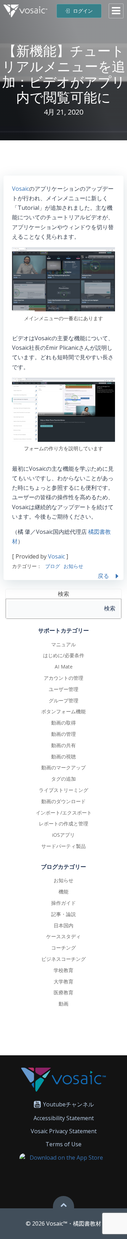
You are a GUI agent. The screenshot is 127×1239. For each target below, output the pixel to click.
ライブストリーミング (63, 790)
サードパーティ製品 (63, 846)
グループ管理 (63, 700)
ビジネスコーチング (63, 959)
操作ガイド (63, 902)
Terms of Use (63, 1144)
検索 (63, 594)
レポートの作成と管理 (63, 823)
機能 (63, 891)
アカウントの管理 (63, 678)
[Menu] (116, 11)
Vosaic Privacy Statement (64, 1131)
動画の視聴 (63, 756)
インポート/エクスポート (64, 812)
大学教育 (63, 981)
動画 (63, 1003)
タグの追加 (63, 778)
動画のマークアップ (63, 767)
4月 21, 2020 (63, 112)
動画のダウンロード (63, 801)
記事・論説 (63, 914)
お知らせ (73, 566)
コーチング (63, 947)
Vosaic (20, 189)
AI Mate (64, 666)
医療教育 (63, 992)
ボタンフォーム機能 (63, 711)
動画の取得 (63, 722)
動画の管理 (63, 734)
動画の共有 (63, 745)
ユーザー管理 (63, 689)
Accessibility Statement (64, 1118)
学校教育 (63, 970)
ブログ (52, 566)
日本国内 (63, 925)
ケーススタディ (63, 936)
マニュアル (63, 644)
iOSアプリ (63, 834)
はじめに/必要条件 (63, 655)
